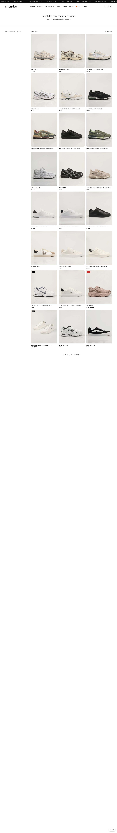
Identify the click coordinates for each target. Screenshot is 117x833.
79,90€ (32, 268)
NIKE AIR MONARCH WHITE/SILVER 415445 (41, 305)
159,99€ (88, 189)
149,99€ (88, 71)
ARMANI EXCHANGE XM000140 (39, 227)
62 (71, 354)
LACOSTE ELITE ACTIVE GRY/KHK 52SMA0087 (42, 148)
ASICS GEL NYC (35, 69)
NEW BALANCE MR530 (64, 69)
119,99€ (60, 71)
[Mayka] (11, 6)
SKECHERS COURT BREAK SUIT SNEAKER (96, 266)
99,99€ (32, 110)
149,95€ (33, 71)
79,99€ (32, 307)
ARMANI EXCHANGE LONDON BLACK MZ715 (69, 148)
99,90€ (60, 228)
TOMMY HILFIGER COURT (65, 266)
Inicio (6, 31)
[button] (50, 6)
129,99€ (60, 110)
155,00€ (60, 150)
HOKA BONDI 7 (89, 305)
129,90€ (33, 347)
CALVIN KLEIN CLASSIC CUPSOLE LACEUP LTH (70, 305)
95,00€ (88, 346)
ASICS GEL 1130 (35, 108)
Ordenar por (34, 31)
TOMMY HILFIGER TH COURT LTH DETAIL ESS (70, 227)
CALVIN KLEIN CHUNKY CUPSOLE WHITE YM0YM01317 (41, 346)
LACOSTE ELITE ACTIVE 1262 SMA (94, 69)
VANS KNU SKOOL (90, 345)
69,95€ (88, 268)
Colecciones (12, 31)
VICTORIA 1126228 (35, 266)
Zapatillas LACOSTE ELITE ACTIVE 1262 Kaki (97, 148)
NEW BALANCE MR (36, 187)
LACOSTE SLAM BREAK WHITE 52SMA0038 (69, 108)
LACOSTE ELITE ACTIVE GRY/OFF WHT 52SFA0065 (98, 187)
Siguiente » (77, 354)
